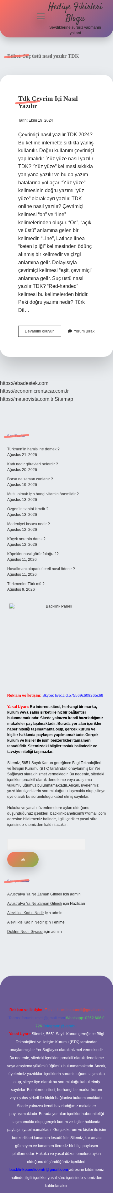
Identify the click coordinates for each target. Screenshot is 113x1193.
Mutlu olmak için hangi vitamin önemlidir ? (43, 494)
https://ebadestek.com (24, 383)
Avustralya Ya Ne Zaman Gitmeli (34, 894)
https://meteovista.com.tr (26, 399)
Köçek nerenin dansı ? (26, 539)
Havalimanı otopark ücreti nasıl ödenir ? (41, 569)
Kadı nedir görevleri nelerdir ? (32, 464)
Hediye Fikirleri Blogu (75, 13)
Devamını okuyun (43, 333)
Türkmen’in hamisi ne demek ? (33, 449)
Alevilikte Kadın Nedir (25, 913)
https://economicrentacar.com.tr (34, 391)
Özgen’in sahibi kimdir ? (27, 509)
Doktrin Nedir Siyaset (25, 931)
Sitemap (64, 399)
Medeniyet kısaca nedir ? (28, 524)
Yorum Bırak (84, 331)
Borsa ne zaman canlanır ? (30, 479)
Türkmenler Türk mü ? (26, 584)
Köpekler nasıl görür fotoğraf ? (33, 554)
